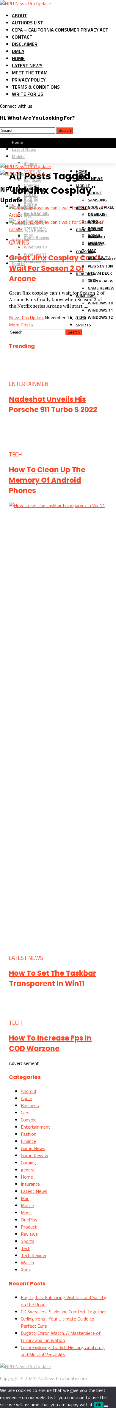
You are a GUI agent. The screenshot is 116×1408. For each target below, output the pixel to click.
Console (84, 251)
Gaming (28, 1162)
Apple (81, 207)
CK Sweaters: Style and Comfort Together (63, 1311)
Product (29, 1226)
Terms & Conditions (36, 86)
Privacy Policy (29, 79)
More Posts (21, 324)
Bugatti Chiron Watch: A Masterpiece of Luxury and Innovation (61, 1336)
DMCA (18, 51)
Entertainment (35, 1126)
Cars (25, 1112)
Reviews (84, 273)
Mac (25, 1198)
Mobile (83, 185)
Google (83, 229)
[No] (106, 1406)
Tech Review (33, 1255)
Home (18, 58)
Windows (85, 295)
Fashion (28, 1134)
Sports (83, 325)
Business (30, 1105)
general (28, 1169)
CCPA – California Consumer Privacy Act (60, 29)
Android (28, 1091)
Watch (27, 1262)
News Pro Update (27, 317)
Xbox (26, 1269)
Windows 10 (35, 247)
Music (26, 1212)
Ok (98, 1405)
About (19, 15)
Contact (22, 36)
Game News (33, 1148)
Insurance (30, 1184)
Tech (25, 1248)
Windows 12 (100, 317)
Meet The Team (30, 72)
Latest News (27, 65)
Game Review (36, 237)
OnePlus (29, 1219)
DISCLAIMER (24, 44)
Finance (28, 1141)
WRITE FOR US (27, 94)
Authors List (27, 22)
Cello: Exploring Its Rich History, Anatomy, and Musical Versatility (63, 1351)
